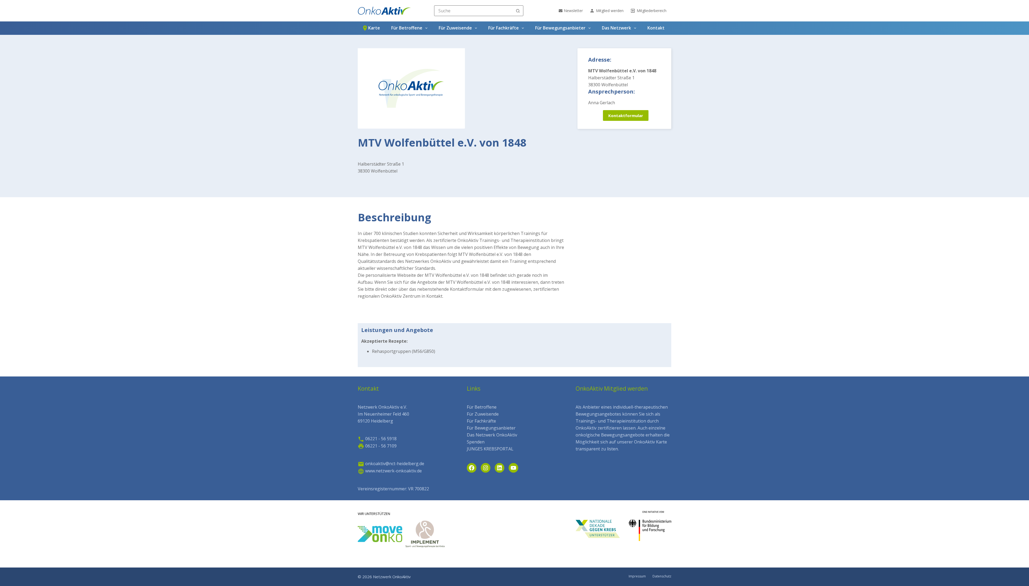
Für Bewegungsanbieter (560, 28)
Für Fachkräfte (503, 28)
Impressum (637, 576)
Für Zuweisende (455, 28)
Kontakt (656, 28)
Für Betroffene (406, 28)
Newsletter (573, 10)
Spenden (475, 442)
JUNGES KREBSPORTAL (490, 449)
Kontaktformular (625, 115)
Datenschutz (662, 576)
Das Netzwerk (616, 28)
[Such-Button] (518, 11)
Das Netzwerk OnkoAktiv (492, 435)
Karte (374, 28)
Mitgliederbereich (651, 10)
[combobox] (473, 10)
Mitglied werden (610, 10)
